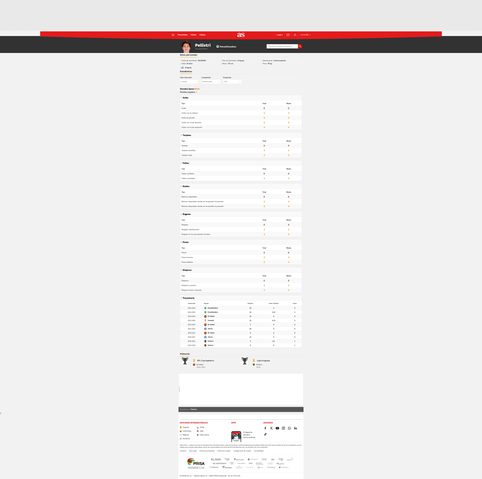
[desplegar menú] (173, 35)
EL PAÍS (215, 459)
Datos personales (188, 55)
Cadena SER (264, 459)
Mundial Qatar (207, 81)
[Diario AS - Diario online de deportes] (241, 35)
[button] (196, 468)
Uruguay (184, 81)
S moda (249, 467)
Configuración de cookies (242, 451)
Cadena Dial (250, 463)
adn (281, 459)
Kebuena (279, 463)
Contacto (183, 451)
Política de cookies (223, 451)
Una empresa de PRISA (196, 462)
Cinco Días (240, 463)
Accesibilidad (258, 451)
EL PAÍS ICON (239, 467)
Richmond (289, 463)
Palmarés (185, 354)
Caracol (290, 459)
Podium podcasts (227, 467)
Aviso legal (193, 451)
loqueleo (260, 467)
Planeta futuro (268, 463)
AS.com (273, 459)
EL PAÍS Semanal (259, 463)
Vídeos (202, 35)
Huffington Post (219, 463)
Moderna (214, 467)
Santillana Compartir (252, 459)
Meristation (271, 467)
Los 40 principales (227, 459)
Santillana (238, 459)
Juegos (279, 35)
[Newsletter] (287, 34)
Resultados (183, 35)
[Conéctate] (294, 34)
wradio (232, 463)
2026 (225, 81)
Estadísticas (186, 71)
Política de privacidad (207, 451)
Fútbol (193, 35)
